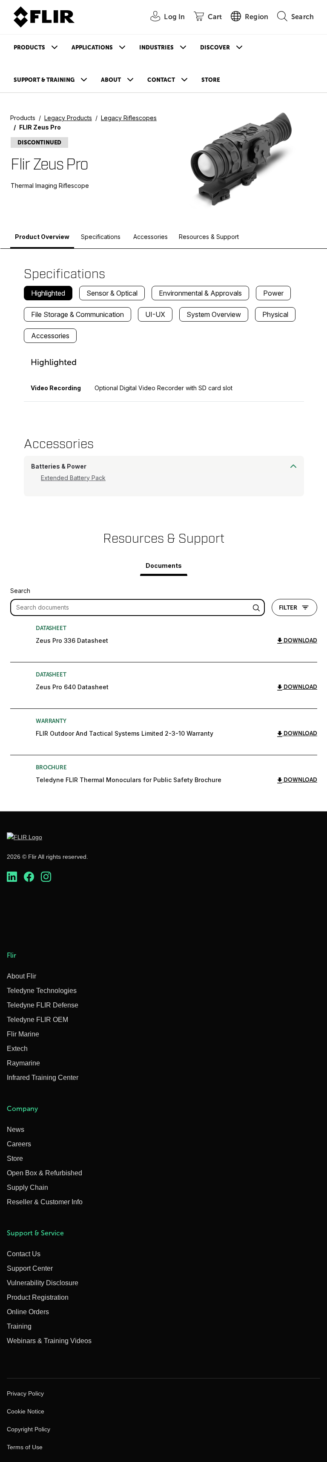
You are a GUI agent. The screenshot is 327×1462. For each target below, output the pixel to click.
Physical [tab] (275, 314)
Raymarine (23, 1063)
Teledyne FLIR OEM (37, 1019)
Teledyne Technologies (42, 990)
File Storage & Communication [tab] (77, 314)
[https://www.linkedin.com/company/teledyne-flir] (12, 877)
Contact (161, 80)
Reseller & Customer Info (45, 1202)
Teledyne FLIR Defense (42, 1005)
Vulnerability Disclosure (42, 1282)
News (15, 1129)
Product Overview (42, 236)
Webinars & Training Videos (49, 1340)
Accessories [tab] (50, 335)
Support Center (30, 1268)
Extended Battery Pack (73, 477)
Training (19, 1326)
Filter (288, 607)
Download (299, 640)
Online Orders (28, 1311)
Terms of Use (25, 1447)
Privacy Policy (25, 1393)
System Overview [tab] (213, 314)
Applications (92, 47)
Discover (215, 47)
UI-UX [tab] (155, 314)
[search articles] (257, 607)
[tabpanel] (164, 376)
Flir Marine (23, 1034)
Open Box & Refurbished (44, 1173)
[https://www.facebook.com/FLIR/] (29, 877)
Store (210, 80)
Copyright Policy (28, 1429)
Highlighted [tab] (48, 293)
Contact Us (23, 1254)
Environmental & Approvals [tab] (200, 293)
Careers (19, 1144)
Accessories (150, 236)
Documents (164, 565)
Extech (17, 1048)
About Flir (21, 976)
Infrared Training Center (42, 1077)
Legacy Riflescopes (129, 117)
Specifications (100, 236)
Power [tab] (273, 293)
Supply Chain (27, 1187)
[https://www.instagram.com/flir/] (46, 877)
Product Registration (38, 1297)
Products (29, 47)
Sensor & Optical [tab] (112, 293)
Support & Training (44, 80)
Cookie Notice (25, 1411)
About (111, 80)
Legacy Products (68, 117)
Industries (156, 47)
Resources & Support (209, 236)
